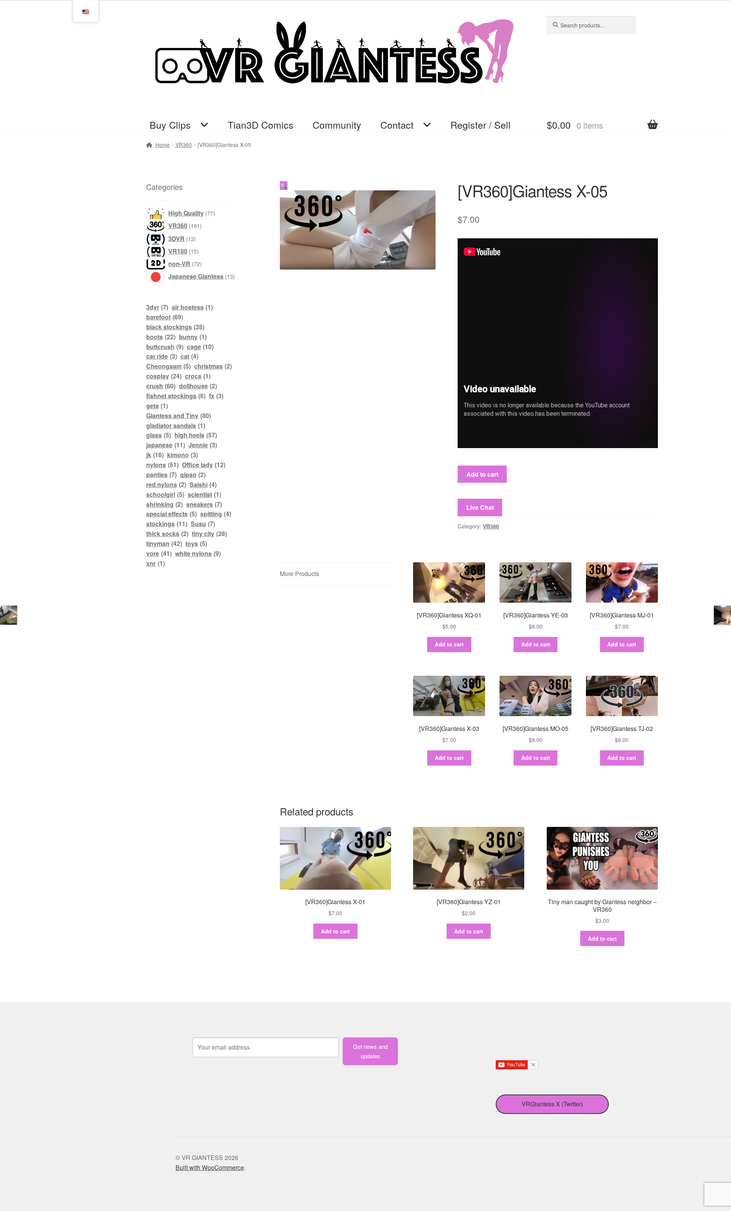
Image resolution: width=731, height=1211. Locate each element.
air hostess (192, 307)
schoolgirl (165, 494)
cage (200, 346)
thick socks (167, 533)
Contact (396, 124)
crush (161, 385)
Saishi (203, 484)
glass (158, 435)
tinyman (164, 543)
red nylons (166, 484)
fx (216, 395)
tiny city (209, 533)
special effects (171, 513)
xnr (155, 563)
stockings (166, 523)
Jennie (202, 444)
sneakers (204, 504)
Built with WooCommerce (210, 1167)
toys (196, 543)
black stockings (175, 326)
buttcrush (165, 346)
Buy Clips (170, 124)
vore (159, 553)
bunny (193, 336)
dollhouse (198, 385)
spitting (215, 513)
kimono (182, 454)
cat (189, 356)
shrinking (164, 504)
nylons (162, 464)
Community (337, 124)
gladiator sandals (175, 425)
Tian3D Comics (261, 124)
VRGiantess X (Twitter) (552, 1103)
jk (155, 454)
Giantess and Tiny (178, 415)
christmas (213, 366)
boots (161, 336)
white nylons (198, 553)
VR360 (491, 526)
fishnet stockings (176, 395)
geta (157, 405)
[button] (283, 185)
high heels (195, 435)
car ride (161, 356)
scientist (204, 494)
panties (161, 474)
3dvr (157, 307)
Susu (203, 523)
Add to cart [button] (449, 644)
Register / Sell (480, 124)
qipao (193, 474)
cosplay (164, 376)
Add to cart (482, 474)
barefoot (164, 317)
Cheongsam (168, 366)
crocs (198, 376)
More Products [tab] (299, 573)
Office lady (203, 464)
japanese (165, 444)
